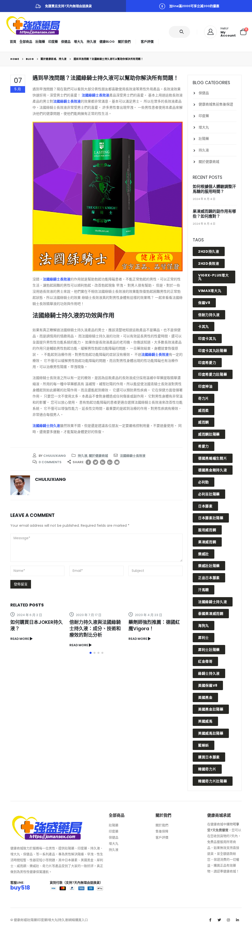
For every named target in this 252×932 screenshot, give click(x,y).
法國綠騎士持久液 (46, 425)
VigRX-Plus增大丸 (213, 277)
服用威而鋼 (207, 529)
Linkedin (237, 920)
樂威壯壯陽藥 (209, 565)
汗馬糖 (203, 589)
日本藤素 (205, 506)
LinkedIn (102, 462)
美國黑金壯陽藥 (210, 709)
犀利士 (203, 637)
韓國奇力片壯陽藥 (212, 781)
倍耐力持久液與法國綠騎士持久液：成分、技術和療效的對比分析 (95, 628)
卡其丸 (203, 326)
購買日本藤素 (209, 757)
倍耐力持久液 (209, 314)
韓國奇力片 (207, 769)
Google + (109, 462)
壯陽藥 (40, 41)
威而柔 (203, 410)
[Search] (182, 32)
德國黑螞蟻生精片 (212, 458)
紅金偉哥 (205, 661)
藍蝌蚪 (203, 745)
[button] (91, 653)
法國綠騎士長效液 (95, 95)
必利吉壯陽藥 (209, 494)
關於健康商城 (98, 455)
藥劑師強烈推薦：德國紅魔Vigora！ (154, 625)
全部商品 (25, 41)
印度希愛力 (207, 362)
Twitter (95, 462)
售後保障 (162, 831)
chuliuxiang (54, 455)
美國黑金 (205, 697)
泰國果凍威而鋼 (210, 613)
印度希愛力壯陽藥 (212, 374)
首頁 (13, 41)
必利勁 (203, 482)
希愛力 (203, 446)
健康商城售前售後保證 (216, 104)
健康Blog (107, 41)
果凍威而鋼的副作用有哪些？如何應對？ (214, 214)
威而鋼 (203, 422)
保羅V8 (204, 302)
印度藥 (53, 41)
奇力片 (203, 398)
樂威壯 (203, 553)
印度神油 (205, 386)
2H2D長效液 (208, 263)
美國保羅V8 (208, 685)
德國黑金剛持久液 (212, 470)
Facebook (88, 462)
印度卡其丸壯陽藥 (212, 350)
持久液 (91, 41)
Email (117, 462)
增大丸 (78, 41)
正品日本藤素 (209, 577)
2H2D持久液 (208, 251)
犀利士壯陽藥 (209, 649)
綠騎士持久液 (209, 673)
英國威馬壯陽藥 (210, 733)
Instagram (228, 920)
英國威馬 (205, 721)
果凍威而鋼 (207, 541)
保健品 (66, 41)
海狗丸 (203, 625)
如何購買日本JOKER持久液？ (36, 625)
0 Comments (50, 462)
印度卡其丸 (207, 338)
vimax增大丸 (209, 290)
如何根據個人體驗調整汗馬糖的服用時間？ (214, 189)
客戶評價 (147, 41)
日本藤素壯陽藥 (210, 517)
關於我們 (124, 41)
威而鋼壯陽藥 (209, 434)
